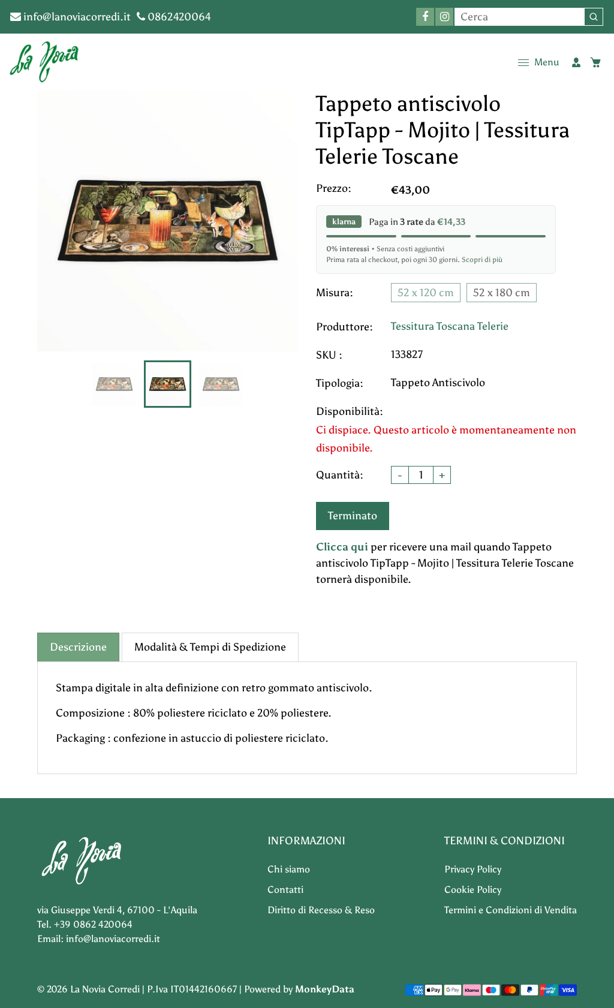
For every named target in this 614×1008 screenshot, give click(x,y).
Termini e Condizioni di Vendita (510, 910)
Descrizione (78, 647)
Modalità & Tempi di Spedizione (210, 647)
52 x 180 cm (501, 292)
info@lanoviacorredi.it (76, 16)
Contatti (285, 889)
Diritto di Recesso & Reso (321, 910)
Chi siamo (288, 869)
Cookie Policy (472, 889)
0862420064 (178, 16)
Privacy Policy (472, 869)
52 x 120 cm (426, 292)
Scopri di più (482, 259)
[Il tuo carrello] (595, 62)
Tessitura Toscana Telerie (449, 326)
